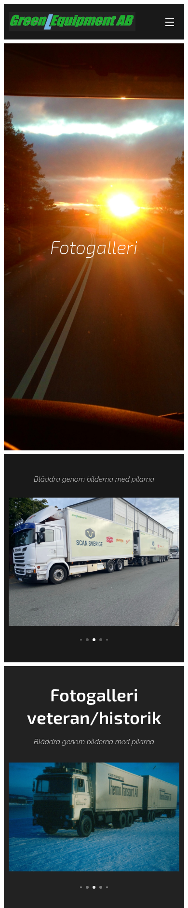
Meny (169, 21)
